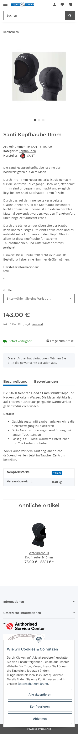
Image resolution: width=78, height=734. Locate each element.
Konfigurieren (40, 706)
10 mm (57, 472)
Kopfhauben (27, 151)
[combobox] (39, 298)
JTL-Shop (46, 728)
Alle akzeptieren (39, 694)
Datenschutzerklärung (33, 683)
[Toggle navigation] (5, 2)
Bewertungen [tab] (46, 382)
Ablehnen (40, 718)
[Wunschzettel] (62, 4)
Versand (37, 324)
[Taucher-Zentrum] (22, 4)
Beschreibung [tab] (15, 382)
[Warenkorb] (70, 4)
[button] (54, 4)
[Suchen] (70, 15)
